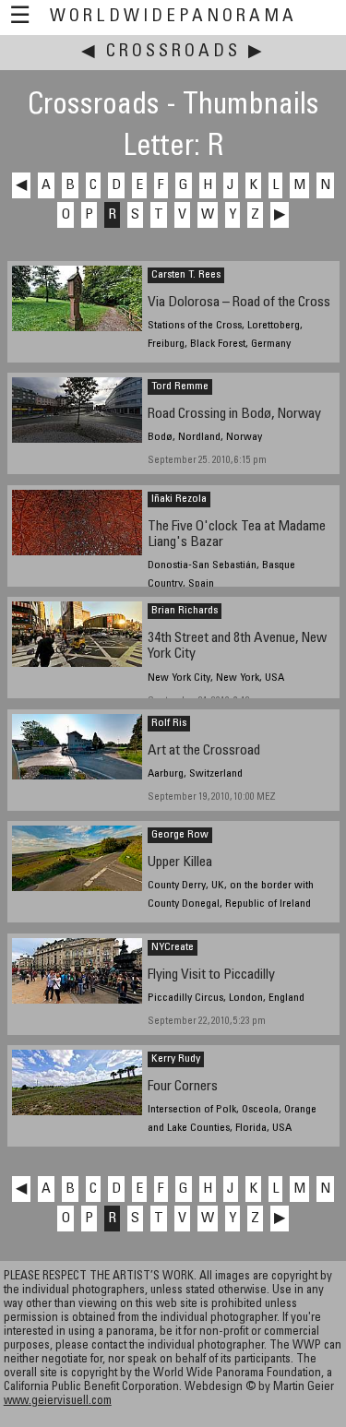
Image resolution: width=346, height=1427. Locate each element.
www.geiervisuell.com (58, 1402)
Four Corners (183, 1087)
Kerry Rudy (175, 1058)
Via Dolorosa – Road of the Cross (239, 303)
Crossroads (173, 52)
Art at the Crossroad (204, 751)
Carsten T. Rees (186, 274)
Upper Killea (180, 863)
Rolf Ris (168, 723)
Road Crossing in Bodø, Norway (234, 415)
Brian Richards (184, 610)
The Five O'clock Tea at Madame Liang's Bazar (237, 535)
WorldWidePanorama (173, 17)
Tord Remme (180, 386)
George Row (180, 834)
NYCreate (172, 947)
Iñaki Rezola (179, 499)
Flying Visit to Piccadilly (211, 975)
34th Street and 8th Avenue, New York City (237, 646)
